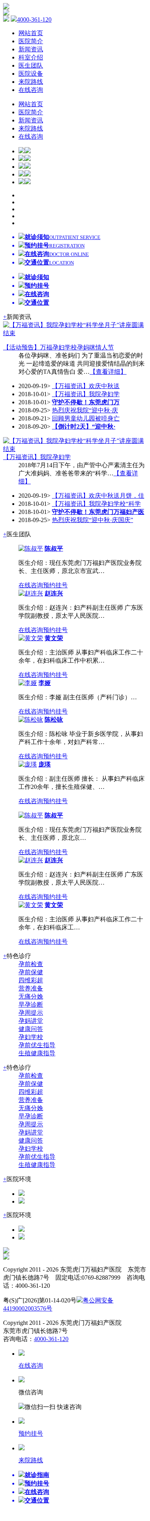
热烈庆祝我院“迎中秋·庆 (85, 410)
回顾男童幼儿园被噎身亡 (86, 418)
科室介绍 (30, 57)
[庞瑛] (27, 764)
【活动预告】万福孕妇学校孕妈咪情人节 (58, 347)
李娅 (44, 683)
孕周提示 (30, 1012)
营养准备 (30, 988)
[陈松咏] (30, 719)
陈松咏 (54, 719)
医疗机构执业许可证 (106, 1308)
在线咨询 (30, 89)
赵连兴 (54, 593)
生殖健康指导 (36, 1053)
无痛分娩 (30, 996)
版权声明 (64, 1308)
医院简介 (30, 41)
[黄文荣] (30, 638)
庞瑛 (44, 764)
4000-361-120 (34, 19)
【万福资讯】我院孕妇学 (86, 394)
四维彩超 (30, 980)
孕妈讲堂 (30, 1020)
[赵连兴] (30, 593)
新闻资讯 (30, 49)
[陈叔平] (30, 548)
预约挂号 (55, 585)
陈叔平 (54, 548)
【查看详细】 (108, 371)
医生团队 (30, 65)
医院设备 (30, 73)
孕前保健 (30, 972)
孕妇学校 (30, 1037)
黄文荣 (54, 638)
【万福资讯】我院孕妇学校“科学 (96, 503)
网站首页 (30, 33)
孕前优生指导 (36, 1045)
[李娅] (27, 683)
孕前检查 (30, 964)
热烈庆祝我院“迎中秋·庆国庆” (92, 520)
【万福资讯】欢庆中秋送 (86, 386)
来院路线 (30, 81)
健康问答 (30, 1029)
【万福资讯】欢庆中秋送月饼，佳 (98, 495)
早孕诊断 (30, 1004)
